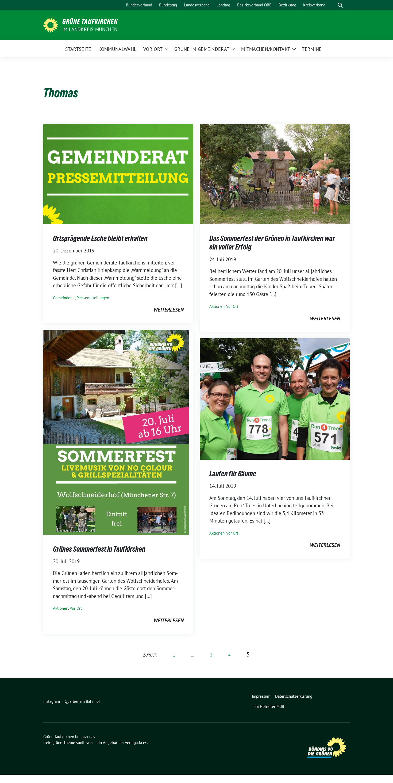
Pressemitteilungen (92, 297)
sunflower (84, 742)
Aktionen (217, 306)
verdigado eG (136, 742)
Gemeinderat (64, 297)
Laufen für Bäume (232, 473)
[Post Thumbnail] (118, 173)
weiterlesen (168, 309)
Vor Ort (232, 306)
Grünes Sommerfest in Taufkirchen (99, 549)
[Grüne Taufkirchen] (50, 24)
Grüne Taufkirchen (90, 22)
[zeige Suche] (340, 5)
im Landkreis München (89, 29)
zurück (150, 655)
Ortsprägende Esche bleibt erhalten (100, 238)
